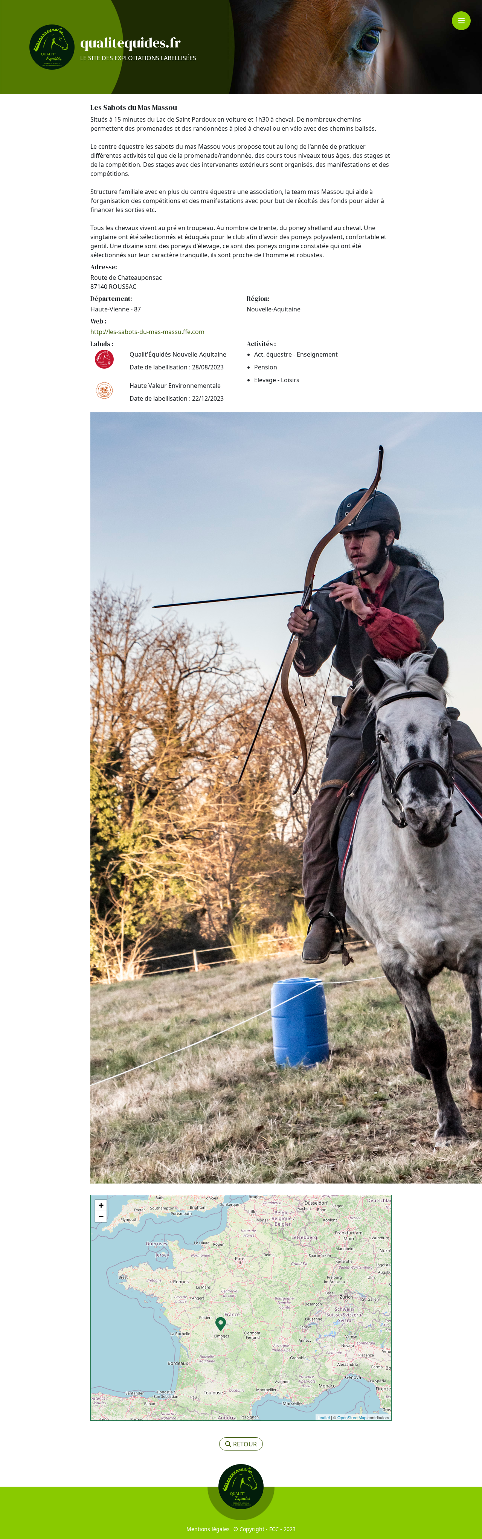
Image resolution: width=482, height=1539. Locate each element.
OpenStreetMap (351, 1417)
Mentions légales (208, 1529)
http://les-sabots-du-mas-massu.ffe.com (147, 332)
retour (245, 1444)
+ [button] (101, 1205)
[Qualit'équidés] (52, 47)
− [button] (101, 1216)
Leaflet (323, 1417)
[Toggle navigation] (461, 20)
